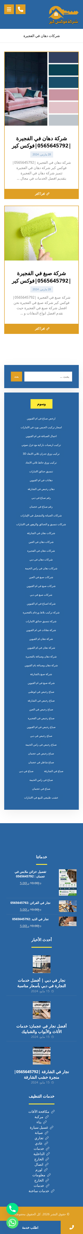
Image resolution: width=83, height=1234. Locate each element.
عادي (39, 1143)
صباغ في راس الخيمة (41, 780)
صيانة (39, 1132)
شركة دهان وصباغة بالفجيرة (41, 656)
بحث (16, 376)
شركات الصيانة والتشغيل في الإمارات (41, 515)
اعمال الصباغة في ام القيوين (41, 436)
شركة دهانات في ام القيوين (41, 630)
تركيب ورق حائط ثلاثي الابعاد (41, 462)
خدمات (39, 1148)
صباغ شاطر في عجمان (41, 762)
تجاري (39, 1137)
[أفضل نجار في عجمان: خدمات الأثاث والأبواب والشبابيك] (41, 1010)
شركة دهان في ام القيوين (41, 648)
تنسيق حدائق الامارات (41, 471)
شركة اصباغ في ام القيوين (41, 603)
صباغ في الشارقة (53, 771)
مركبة (39, 1116)
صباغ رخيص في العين (41, 709)
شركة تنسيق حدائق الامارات (41, 621)
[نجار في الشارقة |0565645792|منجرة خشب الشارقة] (41, 1056)
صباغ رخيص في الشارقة (41, 700)
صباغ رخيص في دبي (41, 736)
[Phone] (12, 1209)
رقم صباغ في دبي (41, 498)
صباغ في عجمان (41, 789)
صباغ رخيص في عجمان (41, 753)
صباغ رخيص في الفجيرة (41, 718)
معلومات (38, 1175)
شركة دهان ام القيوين (41, 639)
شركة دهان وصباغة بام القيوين (41, 665)
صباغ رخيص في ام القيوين (41, 727)
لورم (38, 1169)
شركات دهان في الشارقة (41, 533)
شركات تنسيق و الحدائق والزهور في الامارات (41, 524)
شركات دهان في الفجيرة (41, 551)
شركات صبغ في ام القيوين (41, 586)
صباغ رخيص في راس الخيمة (41, 744)
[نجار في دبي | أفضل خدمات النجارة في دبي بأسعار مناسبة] (41, 964)
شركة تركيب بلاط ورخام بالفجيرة (41, 612)
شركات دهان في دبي (41, 559)
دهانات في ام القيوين (41, 480)
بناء (39, 1122)
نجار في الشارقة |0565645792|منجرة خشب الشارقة (41, 1074)
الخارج (39, 1159)
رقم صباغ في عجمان (41, 506)
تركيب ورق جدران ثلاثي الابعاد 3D (41, 454)
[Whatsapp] (12, 1222)
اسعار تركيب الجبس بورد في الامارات (41, 427)
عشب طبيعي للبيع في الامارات (41, 797)
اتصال (39, 1164)
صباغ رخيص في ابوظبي (41, 692)
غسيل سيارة (39, 1127)
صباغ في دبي (26, 771)
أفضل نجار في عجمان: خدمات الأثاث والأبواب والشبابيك (41, 1028)
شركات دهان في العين (41, 542)
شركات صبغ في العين (41, 577)
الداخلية (38, 1153)
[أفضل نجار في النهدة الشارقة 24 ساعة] (63, 14)
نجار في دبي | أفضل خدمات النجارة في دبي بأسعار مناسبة (41, 982)
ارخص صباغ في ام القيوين (41, 418)
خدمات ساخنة (39, 1190)
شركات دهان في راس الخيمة (41, 568)
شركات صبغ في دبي (41, 595)
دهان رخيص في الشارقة (41, 489)
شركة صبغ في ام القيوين (41, 683)
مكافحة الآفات (38, 1111)
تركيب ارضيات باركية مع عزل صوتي (41, 445)
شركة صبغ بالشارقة (41, 674)
